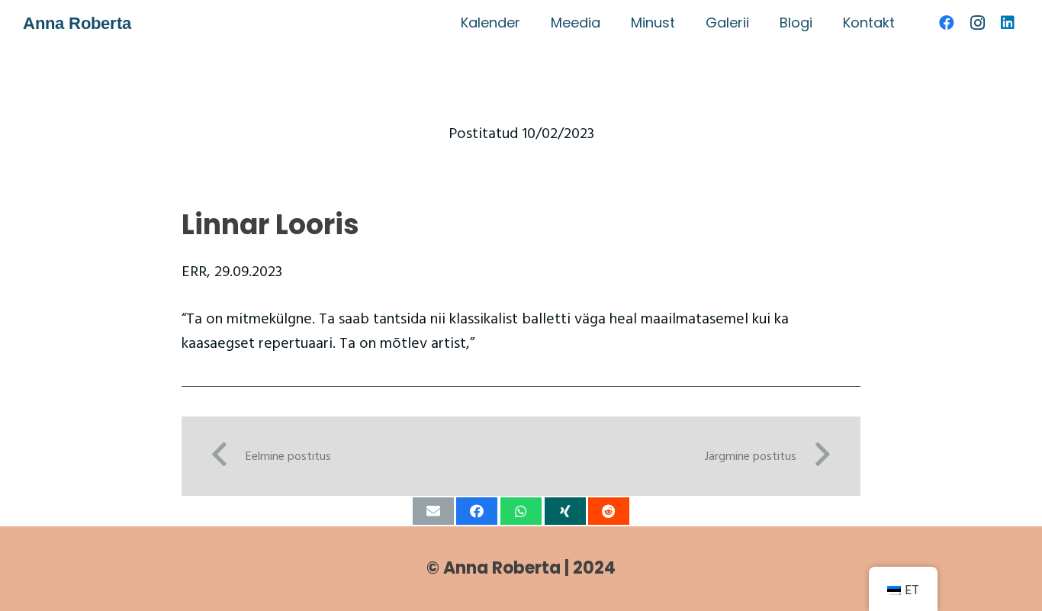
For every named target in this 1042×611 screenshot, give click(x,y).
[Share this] (476, 511)
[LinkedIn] (1007, 23)
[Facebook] (946, 23)
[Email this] (433, 511)
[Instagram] (977, 23)
